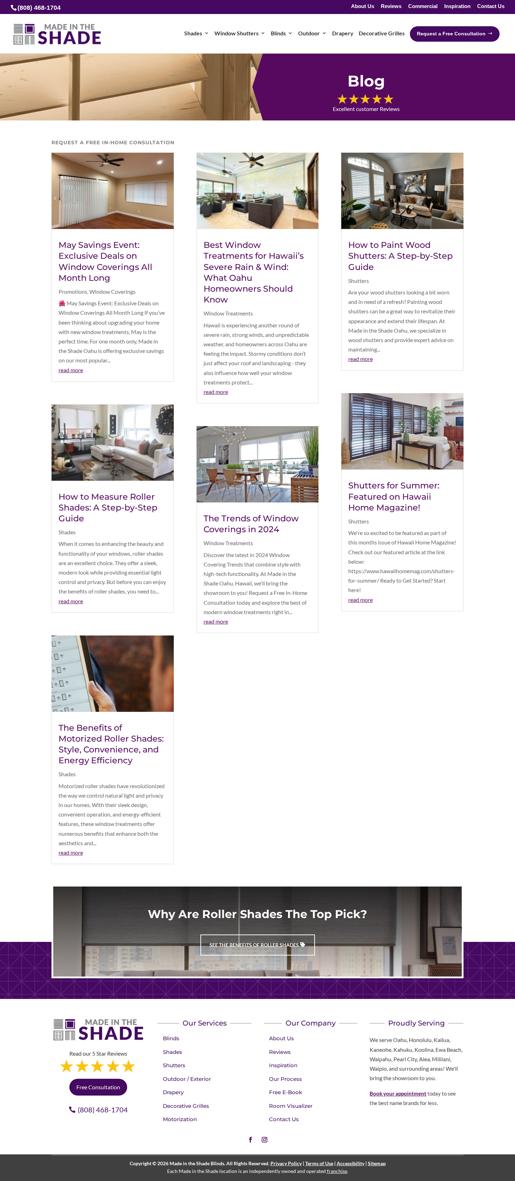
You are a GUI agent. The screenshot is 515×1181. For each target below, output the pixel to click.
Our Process (285, 1079)
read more (71, 370)
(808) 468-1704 (103, 1109)
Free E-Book (285, 1092)
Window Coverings (112, 291)
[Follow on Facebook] (250, 1139)
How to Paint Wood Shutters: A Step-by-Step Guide (400, 256)
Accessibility (350, 1163)
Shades (67, 532)
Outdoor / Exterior (187, 1079)
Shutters (358, 280)
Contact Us (490, 6)
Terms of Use (319, 1163)
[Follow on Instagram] (264, 1139)
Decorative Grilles (186, 1106)
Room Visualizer (291, 1106)
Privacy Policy (286, 1163)
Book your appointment (398, 1093)
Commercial (423, 6)
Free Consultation (98, 1087)
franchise (337, 1171)
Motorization (180, 1119)
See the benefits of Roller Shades (254, 945)
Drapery (173, 1092)
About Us (362, 6)
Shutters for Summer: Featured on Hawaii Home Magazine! (393, 496)
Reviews (391, 6)
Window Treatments (228, 313)
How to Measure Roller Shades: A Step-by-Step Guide (108, 507)
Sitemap (377, 1163)
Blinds (171, 1038)
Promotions (73, 291)
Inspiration (457, 6)
